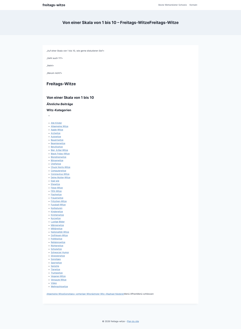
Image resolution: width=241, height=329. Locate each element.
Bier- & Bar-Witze (59, 150)
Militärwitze (56, 228)
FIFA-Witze (56, 191)
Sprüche (55, 266)
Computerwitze (58, 170)
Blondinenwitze (58, 157)
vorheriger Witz (82, 294)
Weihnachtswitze (59, 286)
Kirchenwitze (57, 215)
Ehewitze (55, 184)
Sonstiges (56, 259)
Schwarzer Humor (60, 252)
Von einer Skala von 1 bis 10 (70, 97)
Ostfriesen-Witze (59, 235)
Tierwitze (55, 269)
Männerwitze (57, 225)
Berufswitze (57, 147)
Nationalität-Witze (60, 232)
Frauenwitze (57, 198)
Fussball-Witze (58, 204)
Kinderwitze (57, 211)
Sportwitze (56, 262)
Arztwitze (55, 133)
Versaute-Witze (58, 279)
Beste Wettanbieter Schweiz (172, 5)
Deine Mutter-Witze (60, 177)
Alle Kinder (56, 123)
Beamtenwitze (58, 143)
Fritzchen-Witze (59, 201)
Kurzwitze (56, 218)
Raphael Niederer (115, 294)
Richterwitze (57, 245)
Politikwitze (56, 239)
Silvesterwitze (58, 256)
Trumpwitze (57, 273)
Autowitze (56, 136)
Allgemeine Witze (59, 126)
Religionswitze (58, 242)
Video (54, 283)
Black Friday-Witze (60, 153)
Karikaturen (56, 208)
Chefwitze (56, 164)
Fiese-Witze (57, 187)
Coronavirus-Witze (60, 174)
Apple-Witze (57, 129)
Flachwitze (56, 194)
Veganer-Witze (58, 276)
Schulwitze (56, 249)
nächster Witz (98, 294)
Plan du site (133, 321)
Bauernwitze (57, 140)
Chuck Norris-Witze (60, 167)
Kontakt (193, 5)
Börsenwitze (57, 160)
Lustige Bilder (58, 221)
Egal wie (55, 181)
